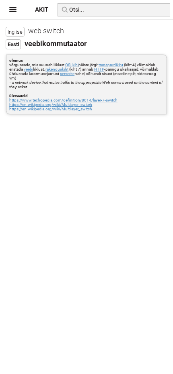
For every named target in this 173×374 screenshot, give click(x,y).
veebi (28, 69)
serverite (67, 73)
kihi (75, 65)
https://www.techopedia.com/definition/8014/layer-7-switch (63, 100)
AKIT (41, 9)
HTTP (99, 69)
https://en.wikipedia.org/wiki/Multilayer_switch (50, 104)
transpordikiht (111, 65)
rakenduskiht (56, 69)
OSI (68, 65)
